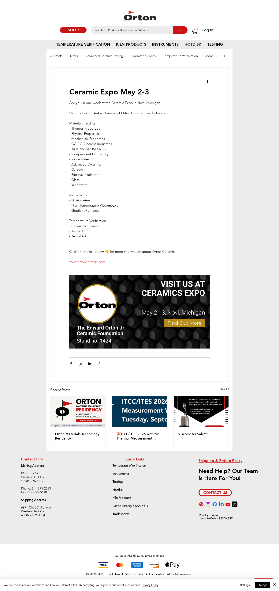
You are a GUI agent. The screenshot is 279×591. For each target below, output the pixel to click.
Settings (245, 585)
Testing (118, 481)
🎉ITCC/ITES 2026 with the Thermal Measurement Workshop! (138, 436)
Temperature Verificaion (129, 465)
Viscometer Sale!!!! (193, 434)
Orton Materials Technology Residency (77, 436)
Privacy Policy (150, 585)
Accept (263, 585)
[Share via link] (99, 364)
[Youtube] (228, 504)
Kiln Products (122, 498)
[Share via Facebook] (71, 364)
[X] (234, 504)
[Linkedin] (221, 504)
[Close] (274, 585)
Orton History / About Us (130, 506)
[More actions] (207, 81)
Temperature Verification (180, 56)
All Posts (56, 56)
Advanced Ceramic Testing (104, 56)
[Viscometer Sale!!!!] (201, 411)
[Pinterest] (201, 504)
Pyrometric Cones (143, 56)
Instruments (121, 473)
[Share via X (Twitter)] (80, 364)
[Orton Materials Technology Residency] (77, 411)
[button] (195, 30)
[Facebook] (215, 504)
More (209, 56)
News (74, 56)
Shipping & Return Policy (220, 460)
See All (224, 389)
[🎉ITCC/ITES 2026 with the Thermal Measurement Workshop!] (139, 411)
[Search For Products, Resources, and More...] (180, 30)
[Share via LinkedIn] (89, 364)
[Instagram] (208, 504)
